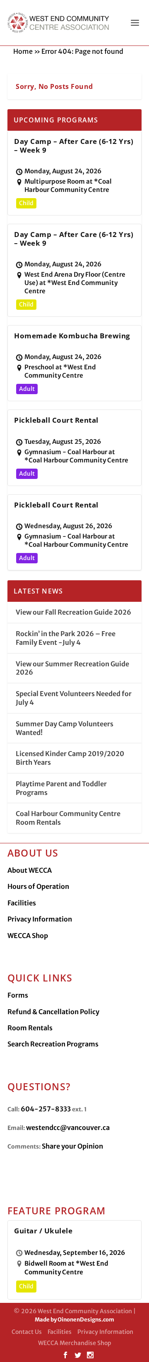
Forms (17, 995)
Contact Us (27, 1332)
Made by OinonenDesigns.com (74, 1319)
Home (23, 51)
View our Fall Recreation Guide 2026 (73, 612)
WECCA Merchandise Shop (74, 1343)
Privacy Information (39, 919)
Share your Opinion (72, 1146)
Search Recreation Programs (53, 1044)
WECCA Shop (27, 935)
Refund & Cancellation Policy (53, 1012)
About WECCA (29, 870)
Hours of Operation (38, 886)
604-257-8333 (46, 1109)
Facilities (21, 903)
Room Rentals (30, 1028)
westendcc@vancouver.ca (68, 1127)
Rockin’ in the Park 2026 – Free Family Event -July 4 (65, 638)
